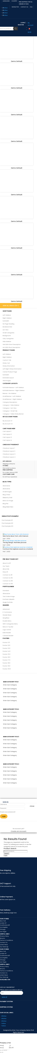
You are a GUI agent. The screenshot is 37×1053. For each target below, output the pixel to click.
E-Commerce (7, 612)
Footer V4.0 (6, 651)
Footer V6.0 (6, 657)
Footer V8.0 (6, 663)
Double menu (7, 621)
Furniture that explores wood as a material (18, 549)
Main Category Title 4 (11, 764)
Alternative (6, 486)
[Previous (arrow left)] (0, 1052)
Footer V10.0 (7, 669)
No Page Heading (8, 324)
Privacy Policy (4, 936)
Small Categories (8, 333)
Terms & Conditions (6, 940)
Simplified (6, 618)
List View (5, 330)
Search (6, 853)
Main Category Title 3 (11, 737)
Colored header (8, 635)
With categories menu (10, 624)
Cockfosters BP (5, 925)
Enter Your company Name (21, 1030)
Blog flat (5, 503)
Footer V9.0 (6, 666)
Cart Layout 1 (7, 431)
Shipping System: (6, 1007)
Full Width (6, 321)
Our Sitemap (4, 947)
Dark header (7, 633)
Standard (6, 590)
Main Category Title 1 (11, 682)
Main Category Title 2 (11, 709)
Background (7, 336)
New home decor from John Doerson (15, 536)
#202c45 (10, 1048)
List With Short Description (11, 347)
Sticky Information (9, 366)
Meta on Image (8, 500)
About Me (6, 569)
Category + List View (9, 408)
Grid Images (7, 381)
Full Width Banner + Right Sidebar (14, 390)
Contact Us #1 (7, 575)
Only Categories (8, 338)
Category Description (10, 402)
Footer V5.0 (6, 654)
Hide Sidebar (7, 341)
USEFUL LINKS (4, 934)
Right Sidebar (7, 318)
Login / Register (22, 24)
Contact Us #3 (8, 581)
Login (4, 816)
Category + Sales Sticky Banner (13, 414)
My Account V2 (7, 424)
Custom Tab (7, 360)
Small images (7, 491)
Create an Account (18, 831)
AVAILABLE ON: (5, 980)
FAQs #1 (5, 572)
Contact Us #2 (8, 578)
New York (3, 921)
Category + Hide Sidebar (11, 405)
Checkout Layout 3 (9, 454)
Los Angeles (4, 927)
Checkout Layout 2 (9, 451)
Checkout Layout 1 (9, 448)
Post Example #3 (7, 526)
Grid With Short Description (12, 344)
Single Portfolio (8, 602)
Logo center (7, 630)
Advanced (6, 609)
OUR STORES (4, 919)
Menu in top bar (8, 627)
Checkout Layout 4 (9, 457)
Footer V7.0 (6, 660)
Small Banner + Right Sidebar (12, 399)
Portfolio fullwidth (8, 599)
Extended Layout (8, 378)
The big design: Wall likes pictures (14, 542)
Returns (2, 938)
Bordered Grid (7, 327)
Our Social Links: (6, 1013)
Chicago (2, 929)
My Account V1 (7, 421)
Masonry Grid (7, 498)
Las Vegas (3, 931)
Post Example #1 (7, 520)
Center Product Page (10, 372)
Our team (6, 566)
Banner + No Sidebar (9, 393)
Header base (7, 615)
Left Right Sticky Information (12, 369)
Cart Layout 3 (7, 437)
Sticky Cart (6, 363)
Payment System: (6, 1001)
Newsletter (15, 7)
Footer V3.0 (6, 648)
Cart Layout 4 (7, 440)
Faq (31, 7)
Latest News (4, 945)
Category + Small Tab (10, 411)
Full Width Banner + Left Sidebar (13, 387)
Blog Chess (6, 494)
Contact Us (24, 7)
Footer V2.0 (6, 645)
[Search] (15, 28)
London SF (3, 923)
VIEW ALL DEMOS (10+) (11, 306)
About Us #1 (7, 563)
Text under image (9, 596)
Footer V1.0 (6, 642)
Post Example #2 (7, 523)
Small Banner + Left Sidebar (12, 396)
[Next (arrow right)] (2, 1052)
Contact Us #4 (8, 584)
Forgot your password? (7, 812)
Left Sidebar (7, 315)
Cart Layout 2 (7, 434)
